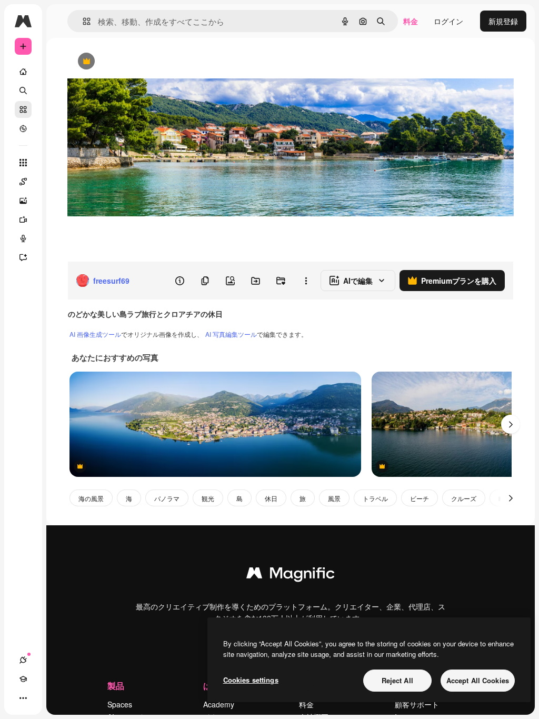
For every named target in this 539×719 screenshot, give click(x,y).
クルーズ (463, 498)
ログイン (448, 21)
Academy (218, 704)
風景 (334, 498)
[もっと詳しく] (23, 128)
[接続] (23, 660)
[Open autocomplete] (82, 21)
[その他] (23, 698)
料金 (410, 21)
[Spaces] (23, 181)
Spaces (119, 704)
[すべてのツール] (23, 162)
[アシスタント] (23, 257)
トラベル (375, 498)
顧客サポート (417, 704)
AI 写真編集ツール (231, 333)
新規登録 (503, 21)
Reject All (397, 680)
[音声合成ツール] (23, 238)
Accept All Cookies (477, 680)
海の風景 (91, 498)
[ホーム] (23, 71)
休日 (271, 498)
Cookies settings (250, 680)
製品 (115, 686)
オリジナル (139, 61)
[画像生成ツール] (23, 200)
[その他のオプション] (305, 280)
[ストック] (23, 109)
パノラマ (166, 498)
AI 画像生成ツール (95, 333)
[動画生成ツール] (23, 219)
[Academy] (23, 679)
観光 (208, 498)
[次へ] (510, 424)
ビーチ (419, 498)
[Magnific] (290, 575)
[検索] (23, 90)
